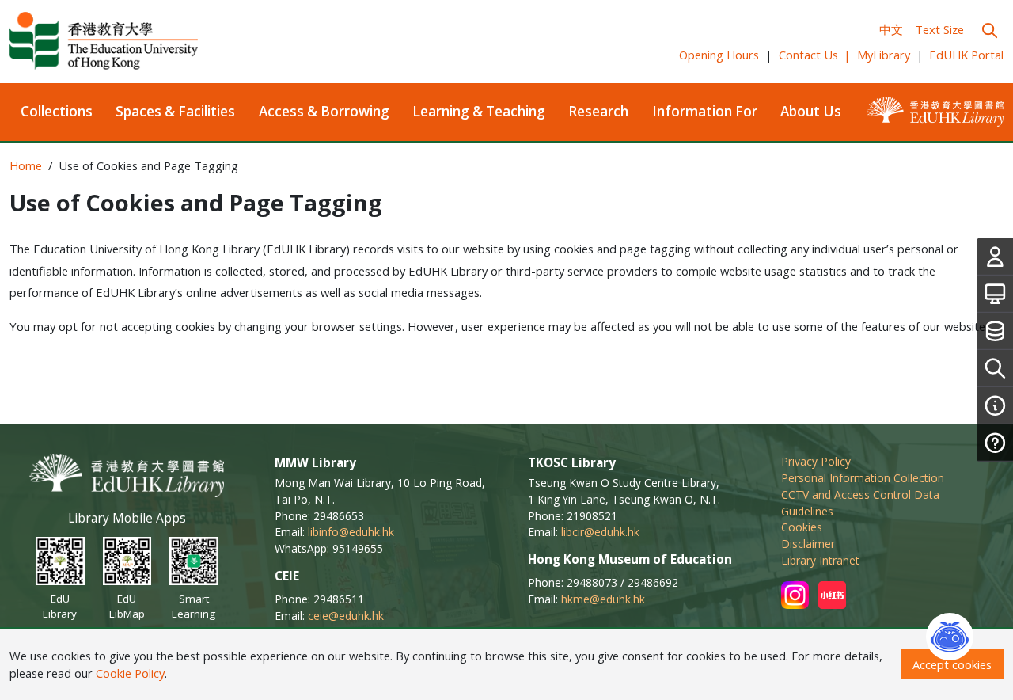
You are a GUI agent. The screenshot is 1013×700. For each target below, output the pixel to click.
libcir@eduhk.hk (600, 531)
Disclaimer (808, 543)
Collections (57, 111)
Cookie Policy (130, 673)
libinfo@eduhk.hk (351, 531)
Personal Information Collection (862, 477)
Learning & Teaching (478, 111)
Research (598, 111)
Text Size (939, 29)
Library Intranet (820, 560)
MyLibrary (883, 55)
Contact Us (815, 55)
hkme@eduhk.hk (603, 599)
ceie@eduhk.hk (346, 615)
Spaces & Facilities (175, 111)
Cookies (801, 527)
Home (25, 165)
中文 (891, 29)
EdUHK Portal (966, 55)
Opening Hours (719, 55)
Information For (704, 111)
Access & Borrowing (324, 111)
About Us (810, 111)
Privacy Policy (816, 461)
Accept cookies (952, 664)
